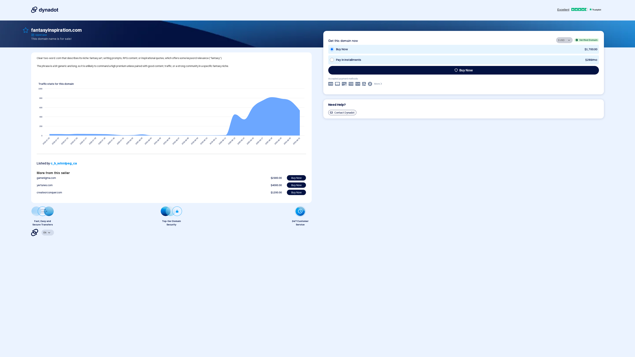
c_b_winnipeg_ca (64, 163)
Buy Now (466, 70)
